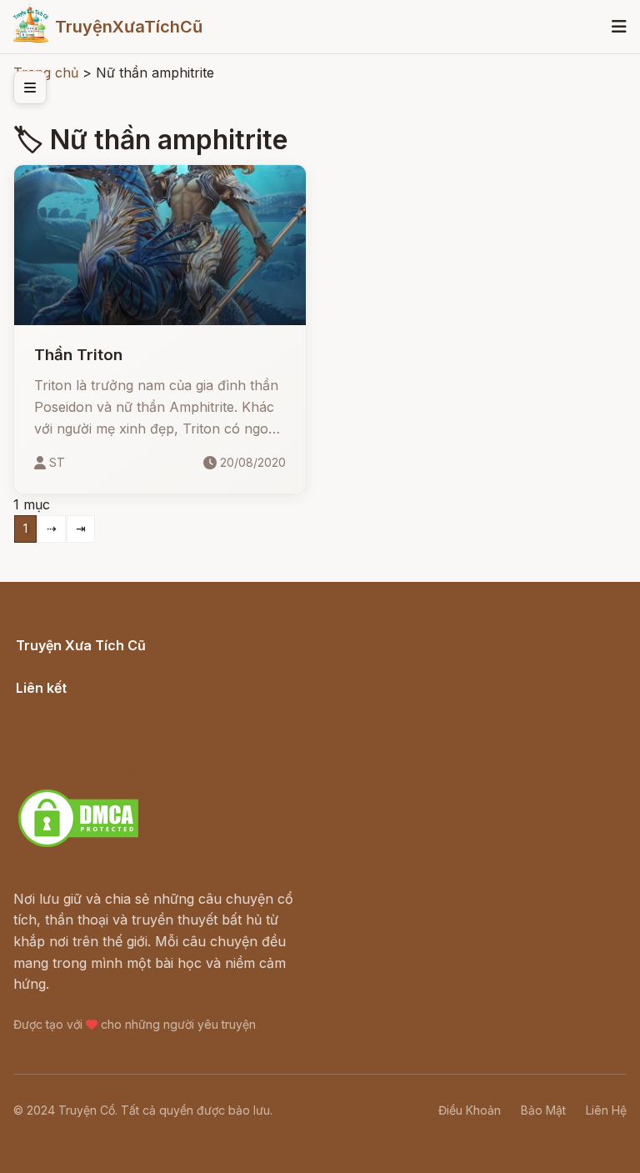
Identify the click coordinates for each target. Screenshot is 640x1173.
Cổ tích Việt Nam (69, 663)
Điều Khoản (469, 1110)
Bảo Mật (543, 1110)
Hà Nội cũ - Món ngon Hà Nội (112, 727)
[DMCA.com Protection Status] (78, 844)
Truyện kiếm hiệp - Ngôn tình (109, 748)
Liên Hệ (606, 1110)
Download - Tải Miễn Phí (94, 770)
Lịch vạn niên (58, 706)
